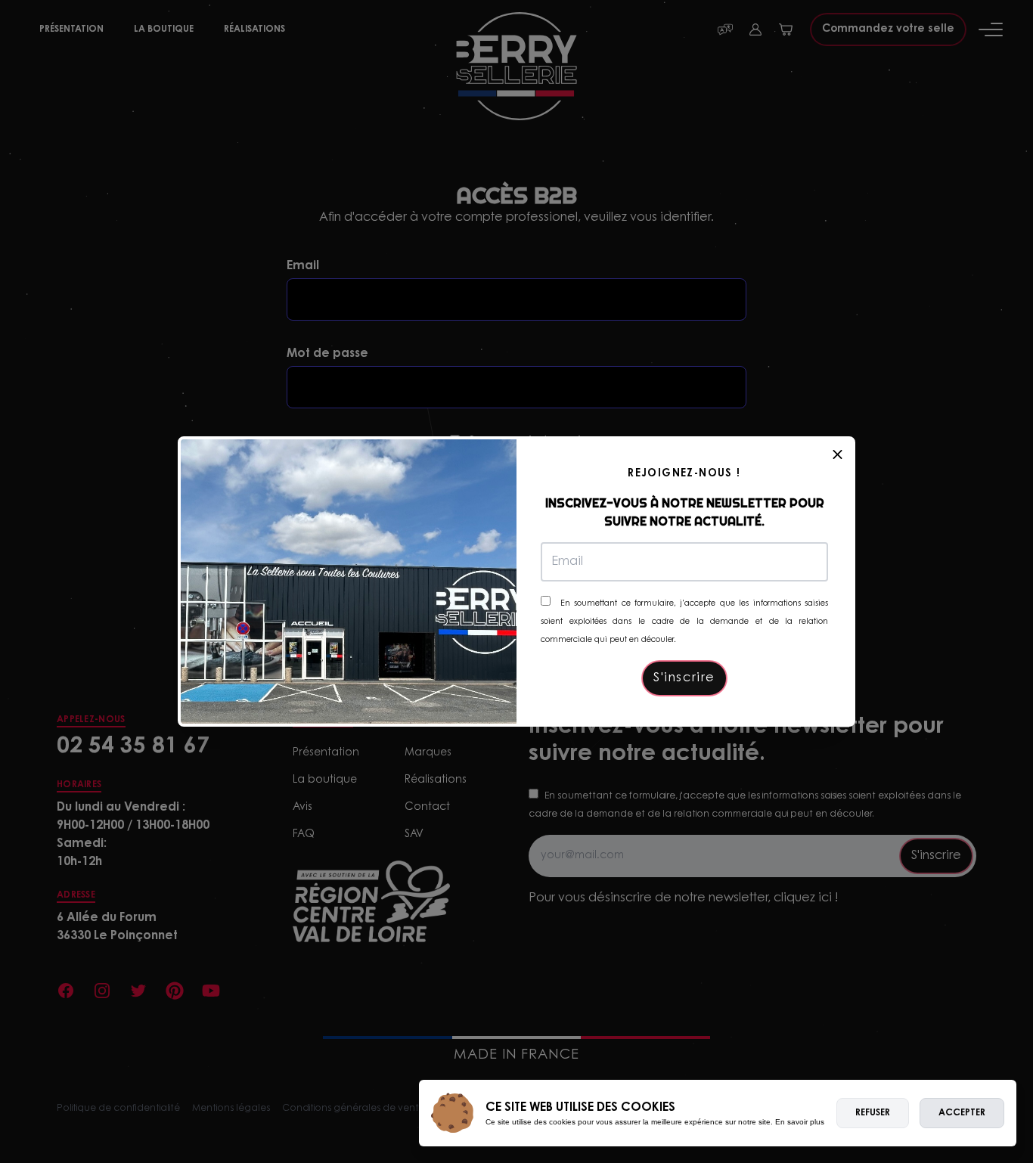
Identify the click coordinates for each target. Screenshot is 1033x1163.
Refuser (872, 1113)
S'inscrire (684, 678)
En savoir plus (799, 1122)
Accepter (961, 1113)
